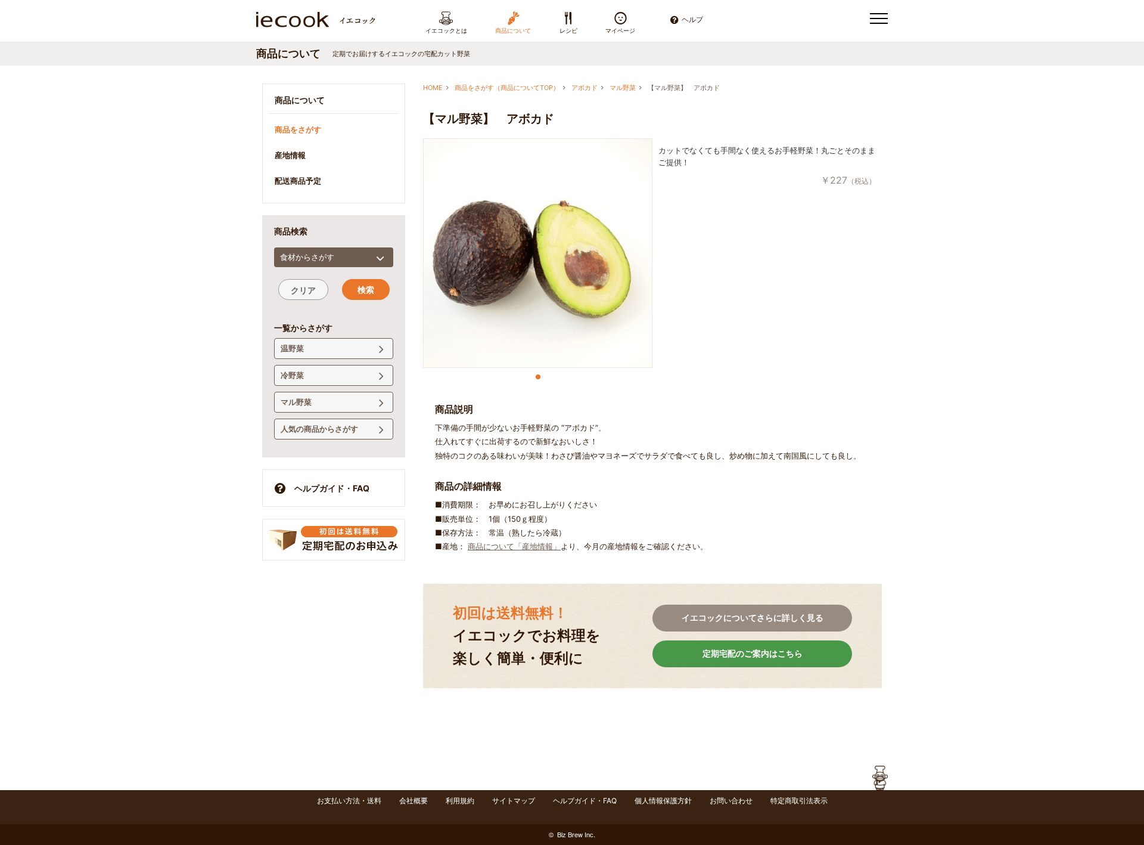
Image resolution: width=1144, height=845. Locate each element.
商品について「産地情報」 (514, 546)
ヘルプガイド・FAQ (331, 488)
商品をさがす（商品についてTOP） (507, 87)
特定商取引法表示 (799, 800)
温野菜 (292, 348)
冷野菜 (292, 375)
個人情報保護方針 (663, 800)
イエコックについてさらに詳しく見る (752, 617)
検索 (366, 289)
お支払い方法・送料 (349, 800)
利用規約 (460, 800)
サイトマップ (513, 800)
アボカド (584, 87)
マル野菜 (623, 87)
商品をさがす (298, 129)
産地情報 (290, 155)
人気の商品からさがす (319, 429)
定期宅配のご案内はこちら (752, 653)
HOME (433, 87)
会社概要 (413, 800)
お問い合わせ (731, 800)
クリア (303, 290)
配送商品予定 (298, 180)
